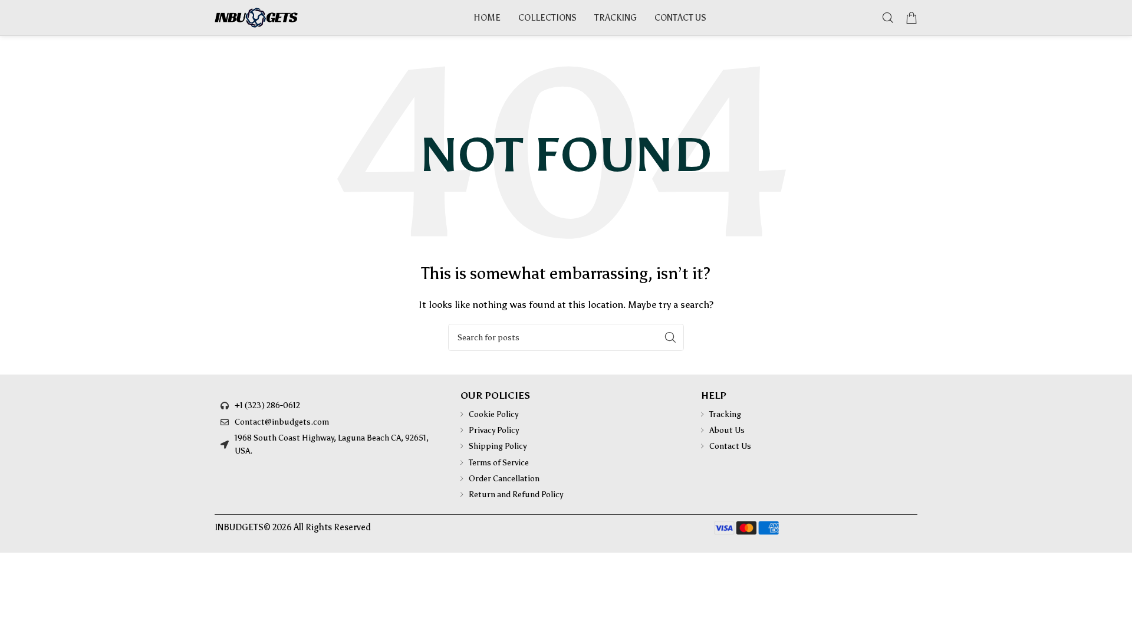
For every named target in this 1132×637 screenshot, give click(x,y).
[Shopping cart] (911, 17)
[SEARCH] (670, 337)
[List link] (329, 405)
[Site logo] (256, 17)
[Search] (888, 17)
